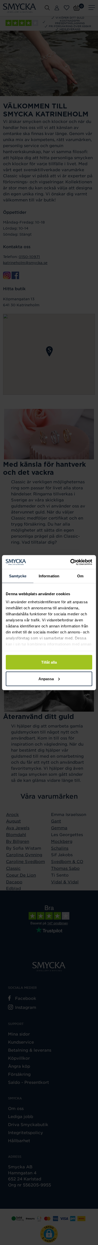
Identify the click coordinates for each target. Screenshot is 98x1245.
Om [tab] (80, 576)
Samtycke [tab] (17, 576)
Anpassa (46, 678)
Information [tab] (49, 576)
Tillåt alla (49, 662)
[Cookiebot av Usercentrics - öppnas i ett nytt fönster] (70, 562)
